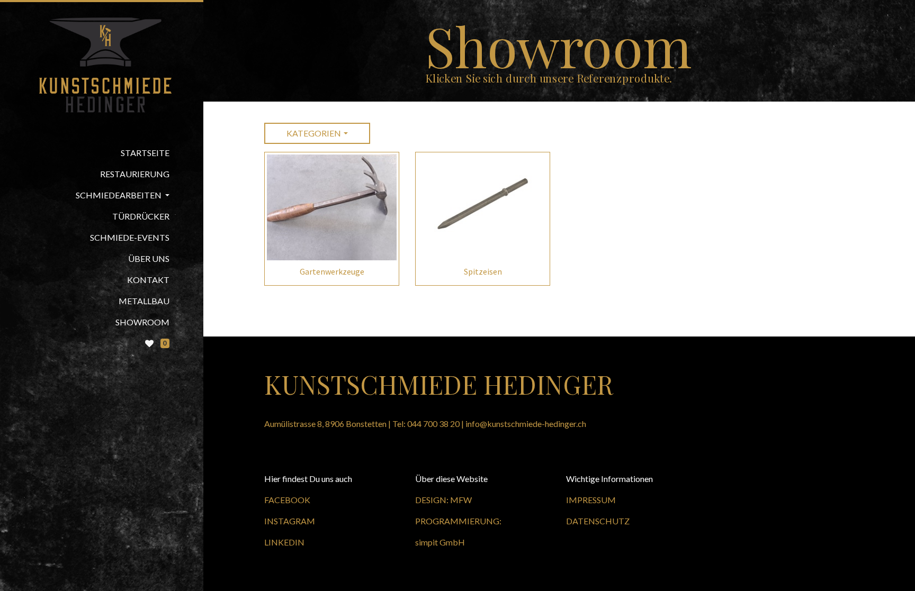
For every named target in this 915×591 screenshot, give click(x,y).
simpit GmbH (440, 542)
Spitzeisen (483, 271)
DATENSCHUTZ (598, 521)
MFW (461, 500)
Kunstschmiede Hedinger (438, 384)
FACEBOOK (287, 500)
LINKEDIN (284, 542)
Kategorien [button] (313, 133)
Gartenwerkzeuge (332, 271)
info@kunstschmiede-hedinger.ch (525, 424)
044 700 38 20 (433, 424)
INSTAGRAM (289, 521)
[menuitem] (102, 152)
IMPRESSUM (591, 500)
